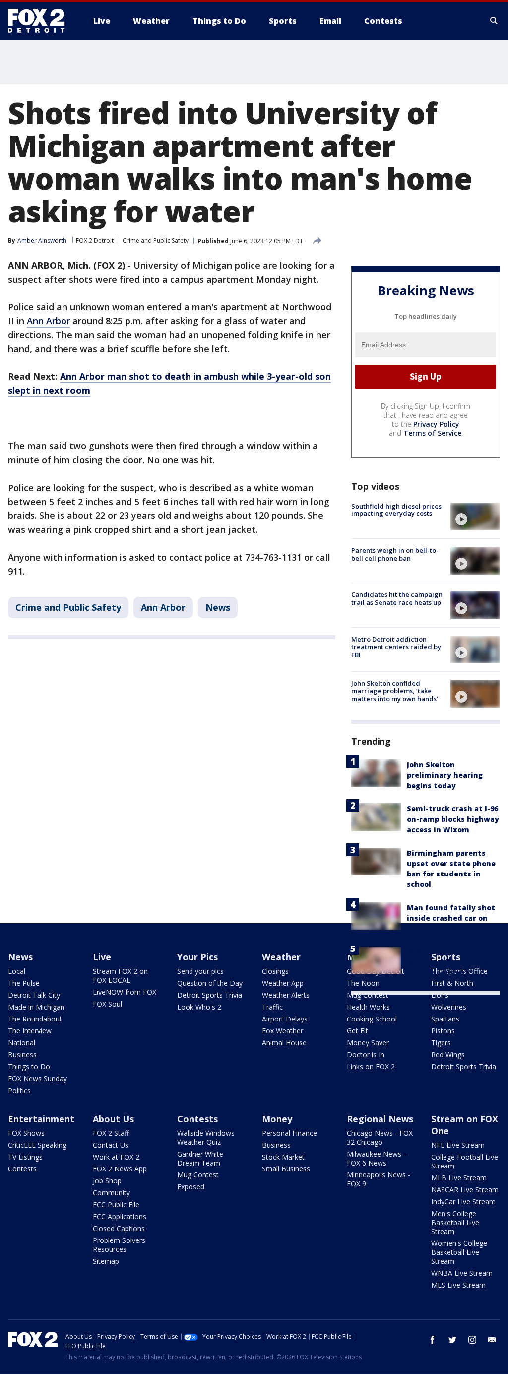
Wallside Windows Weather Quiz (206, 1137)
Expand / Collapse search (494, 21)
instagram (472, 1340)
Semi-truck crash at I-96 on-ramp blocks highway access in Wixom (453, 819)
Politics (19, 1090)
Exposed (190, 1186)
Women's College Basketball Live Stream (459, 1252)
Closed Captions (119, 1228)
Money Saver (368, 1042)
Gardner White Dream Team (200, 1158)
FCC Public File (116, 1204)
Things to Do (29, 1066)
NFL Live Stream (458, 1145)
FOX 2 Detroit (95, 240)
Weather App (283, 983)
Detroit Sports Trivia (209, 995)
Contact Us (110, 1145)
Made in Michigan (36, 1007)
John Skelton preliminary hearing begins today (445, 775)
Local (16, 971)
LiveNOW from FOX (124, 992)
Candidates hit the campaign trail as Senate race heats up (397, 598)
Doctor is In (365, 1054)
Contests (22, 1168)
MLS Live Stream (458, 1285)
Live (102, 957)
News (217, 607)
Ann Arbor (48, 321)
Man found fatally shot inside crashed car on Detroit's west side (451, 918)
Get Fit (357, 1030)
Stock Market (283, 1157)
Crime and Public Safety (156, 240)
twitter (452, 1340)
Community (111, 1192)
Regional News (380, 1119)
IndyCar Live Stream (463, 1201)
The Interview (30, 1030)
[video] (475, 516)
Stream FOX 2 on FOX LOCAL (120, 975)
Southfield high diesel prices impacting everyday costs (396, 510)
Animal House (284, 1042)
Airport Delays (285, 1018)
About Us (113, 1119)
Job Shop (107, 1180)
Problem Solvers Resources (119, 1245)
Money (277, 1119)
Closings (275, 971)
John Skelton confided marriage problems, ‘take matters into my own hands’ (394, 691)
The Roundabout (35, 1018)
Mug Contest (367, 995)
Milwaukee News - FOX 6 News (376, 1158)
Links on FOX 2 (371, 1066)
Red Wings (448, 1054)
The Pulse (24, 983)
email (492, 1340)
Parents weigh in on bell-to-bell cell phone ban (395, 554)
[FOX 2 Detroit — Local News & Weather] (40, 21)
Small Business (286, 1168)
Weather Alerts (286, 995)
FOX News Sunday (37, 1078)
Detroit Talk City (34, 995)
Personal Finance (289, 1133)
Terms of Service (432, 433)
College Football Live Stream (464, 1161)
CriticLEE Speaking (37, 1145)
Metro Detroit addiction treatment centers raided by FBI (396, 647)
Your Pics (197, 957)
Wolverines (448, 1007)
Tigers (441, 1042)
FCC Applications (119, 1216)
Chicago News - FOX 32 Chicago (380, 1137)
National (21, 1042)
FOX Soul (107, 1004)
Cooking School (372, 1018)
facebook (433, 1340)
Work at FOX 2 (116, 1157)
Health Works (368, 1007)
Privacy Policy (436, 424)
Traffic (272, 1007)
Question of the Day (210, 983)
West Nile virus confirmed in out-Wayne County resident (453, 962)
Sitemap (106, 1261)
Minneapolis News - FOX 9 (378, 1179)
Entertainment (41, 1119)
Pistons (443, 1030)
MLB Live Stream (459, 1177)
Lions (439, 995)
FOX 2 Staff (111, 1133)
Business (22, 1054)
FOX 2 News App (120, 1168)
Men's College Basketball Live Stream (455, 1222)
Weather (281, 957)
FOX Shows (26, 1133)
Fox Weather (282, 1030)
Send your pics (200, 971)
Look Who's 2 (199, 1007)
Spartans (445, 1018)
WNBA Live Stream (462, 1273)
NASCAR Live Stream (465, 1189)
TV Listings (25, 1157)
